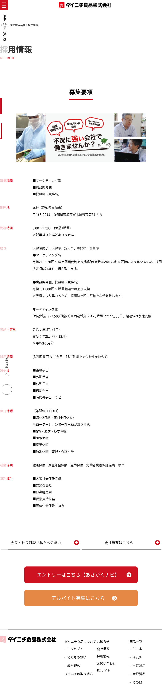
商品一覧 (136, 641)
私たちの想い (76, 657)
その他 (137, 682)
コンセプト (75, 649)
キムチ (137, 657)
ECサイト (103, 670)
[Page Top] (7, 392)
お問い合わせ (106, 663)
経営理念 (73, 665)
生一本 (137, 649)
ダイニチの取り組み (78, 673)
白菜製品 (138, 665)
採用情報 (103, 656)
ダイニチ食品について (80, 641)
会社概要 (103, 649)
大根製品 (138, 673)
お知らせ (103, 641)
